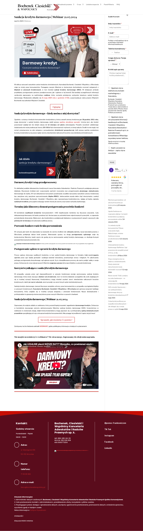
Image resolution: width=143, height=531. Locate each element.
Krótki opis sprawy (116, 69)
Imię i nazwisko (115, 23)
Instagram (109, 435)
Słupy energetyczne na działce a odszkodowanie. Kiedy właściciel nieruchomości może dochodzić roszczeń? (117, 264)
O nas (79, 4)
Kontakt (50, 10)
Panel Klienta (109, 4)
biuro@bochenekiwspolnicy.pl (33, 487)
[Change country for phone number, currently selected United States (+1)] (110, 52)
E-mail (111, 33)
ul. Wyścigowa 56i (28, 450)
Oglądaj (56, 107)
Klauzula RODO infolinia (23, 521)
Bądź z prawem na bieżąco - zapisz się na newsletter (116, 150)
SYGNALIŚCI (18, 516)
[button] (126, 170)
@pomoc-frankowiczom (115, 423)
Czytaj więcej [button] (116, 191)
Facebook (109, 442)
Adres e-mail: (27, 482)
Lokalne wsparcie (92, 4)
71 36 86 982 (26, 474)
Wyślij (112, 162)
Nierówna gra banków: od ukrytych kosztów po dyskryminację (117, 202)
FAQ (118, 4)
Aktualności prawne (64, 4)
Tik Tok (107, 429)
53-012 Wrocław (27, 454)
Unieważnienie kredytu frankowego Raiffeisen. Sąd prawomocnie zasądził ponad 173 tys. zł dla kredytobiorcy (118, 250)
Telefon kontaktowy (117, 49)
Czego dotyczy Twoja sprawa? (117, 59)
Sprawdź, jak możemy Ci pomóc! (56, 319)
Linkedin (108, 448)
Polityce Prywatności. (38, 510)
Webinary (27, 21)
